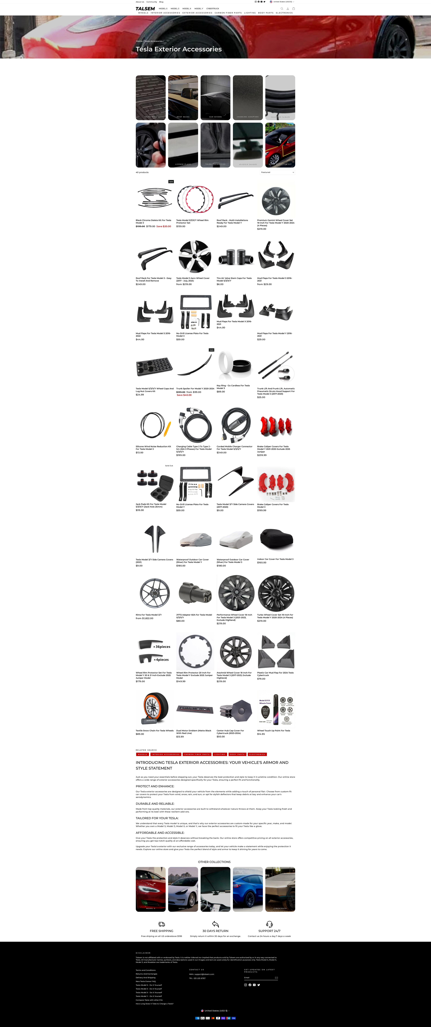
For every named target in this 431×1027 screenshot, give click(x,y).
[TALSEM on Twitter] (258, 985)
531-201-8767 (200, 978)
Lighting (250, 13)
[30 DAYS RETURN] (215, 925)
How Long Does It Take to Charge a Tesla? (155, 1004)
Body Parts (266, 13)
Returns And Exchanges (146, 974)
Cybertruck (212, 9)
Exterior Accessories (197, 13)
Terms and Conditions (146, 970)
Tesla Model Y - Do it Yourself (149, 996)
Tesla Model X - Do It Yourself (149, 992)
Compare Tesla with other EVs (149, 1000)
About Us (140, 2)
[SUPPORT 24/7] (269, 925)
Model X (187, 9)
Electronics (284, 13)
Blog (161, 2)
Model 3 (175, 9)
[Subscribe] (276, 977)
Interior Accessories (165, 13)
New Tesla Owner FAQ (146, 981)
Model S (163, 9)
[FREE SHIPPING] (161, 925)
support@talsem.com (204, 974)
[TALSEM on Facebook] (250, 985)
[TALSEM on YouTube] (254, 985)
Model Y (199, 9)
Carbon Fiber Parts (228, 13)
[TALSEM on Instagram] (245, 985)
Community (151, 2)
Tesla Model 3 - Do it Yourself (149, 989)
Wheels (143, 13)
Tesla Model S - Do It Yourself (149, 985)
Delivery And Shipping (145, 978)
